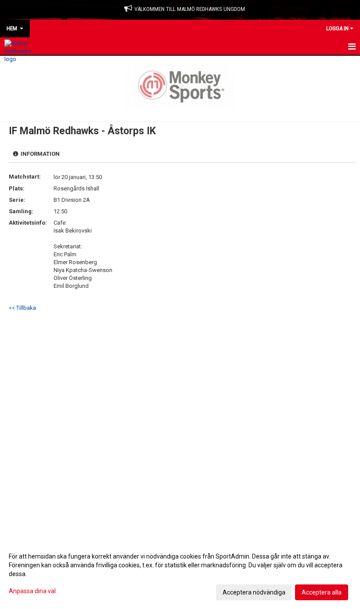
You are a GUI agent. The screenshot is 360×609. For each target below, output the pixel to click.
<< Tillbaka (22, 307)
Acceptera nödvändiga (254, 592)
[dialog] (180, 574)
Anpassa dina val (32, 591)
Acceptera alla (322, 592)
